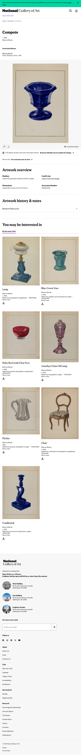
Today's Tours (7, 676)
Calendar (5, 672)
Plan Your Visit (7, 668)
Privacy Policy (6, 751)
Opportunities (7, 698)
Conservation (7, 719)
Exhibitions (6, 684)
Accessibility (6, 680)
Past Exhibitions (8, 731)
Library (4, 723)
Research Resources (10, 208)
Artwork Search (7, 711)
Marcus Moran (7, 53)
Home (4, 21)
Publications (6, 735)
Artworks (11, 21)
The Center (6, 715)
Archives (5, 727)
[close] (78, 2)
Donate (5, 694)
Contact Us (6, 659)
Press (4, 655)
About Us (5, 651)
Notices (4, 748)
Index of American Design (50, 178)
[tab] (9, 231)
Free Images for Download (11, 707)
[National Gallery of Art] (40, 562)
